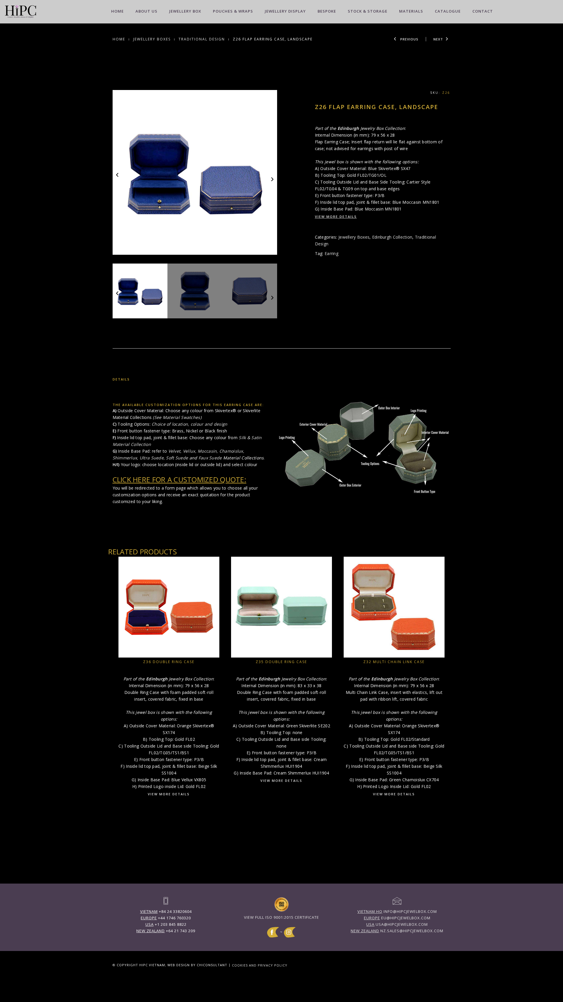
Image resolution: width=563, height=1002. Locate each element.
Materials (411, 11)
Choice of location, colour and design (189, 424)
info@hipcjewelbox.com (397, 911)
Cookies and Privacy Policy (259, 965)
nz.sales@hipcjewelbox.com (397, 930)
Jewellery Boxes (152, 39)
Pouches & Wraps (233, 11)
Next (438, 39)
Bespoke (327, 11)
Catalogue (448, 11)
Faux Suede (210, 458)
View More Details (336, 216)
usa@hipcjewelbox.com (397, 924)
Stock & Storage (367, 11)
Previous (408, 39)
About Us (146, 11)
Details (121, 379)
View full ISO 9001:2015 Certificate (281, 917)
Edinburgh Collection (392, 237)
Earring (331, 253)
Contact (482, 11)
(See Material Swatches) (177, 417)
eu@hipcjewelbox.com (397, 918)
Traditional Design (202, 39)
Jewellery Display (285, 11)
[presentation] (117, 174)
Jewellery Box (185, 11)
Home (117, 11)
